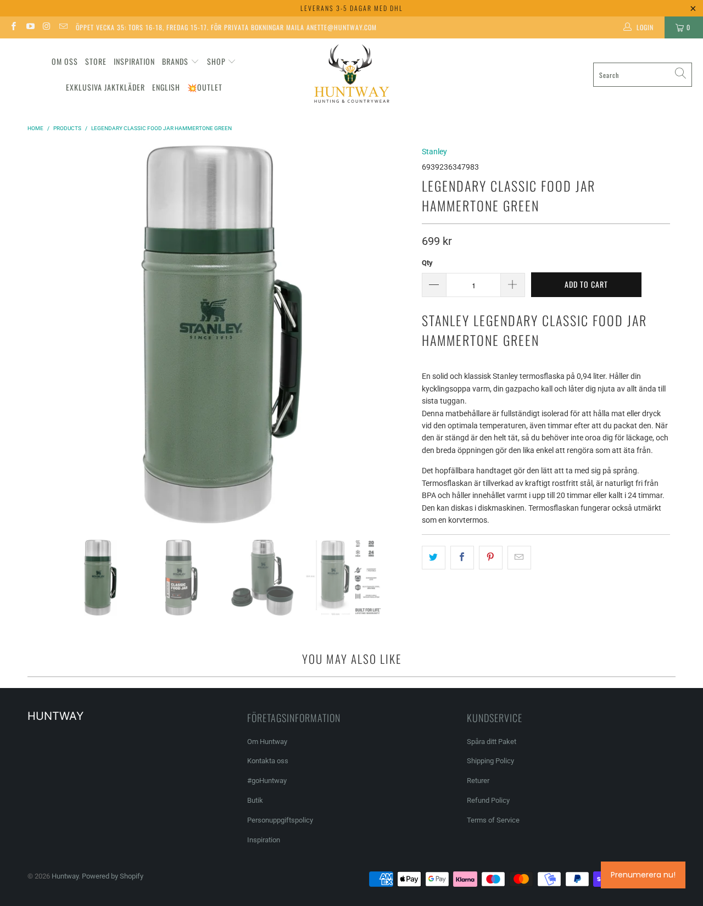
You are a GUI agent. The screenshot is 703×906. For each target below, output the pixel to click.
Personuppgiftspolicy (280, 820)
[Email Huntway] (63, 27)
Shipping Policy (490, 761)
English (166, 87)
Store (96, 61)
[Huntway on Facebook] (13, 27)
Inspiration (134, 61)
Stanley (434, 151)
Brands (175, 61)
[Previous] (41, 334)
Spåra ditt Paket (491, 741)
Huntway (65, 876)
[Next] (402, 334)
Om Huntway (267, 741)
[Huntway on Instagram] (46, 27)
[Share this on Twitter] (433, 557)
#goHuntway (267, 780)
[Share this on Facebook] (462, 557)
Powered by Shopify (112, 876)
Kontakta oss (267, 761)
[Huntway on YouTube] (29, 27)
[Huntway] (350, 75)
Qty (427, 263)
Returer (478, 780)
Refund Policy (488, 800)
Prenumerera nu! (643, 874)
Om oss (65, 61)
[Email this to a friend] (519, 557)
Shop (216, 61)
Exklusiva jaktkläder (105, 87)
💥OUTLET (204, 87)
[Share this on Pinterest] (491, 557)
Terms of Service (493, 820)
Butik (255, 800)
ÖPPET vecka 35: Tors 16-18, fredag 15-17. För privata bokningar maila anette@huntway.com (226, 27)
